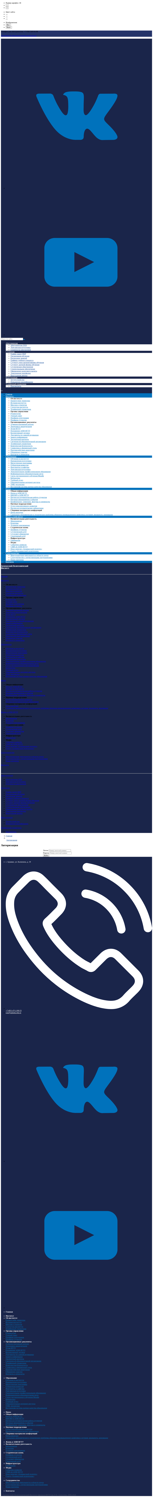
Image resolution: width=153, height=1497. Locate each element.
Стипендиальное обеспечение (23, 369)
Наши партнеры (17, 560)
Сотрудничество (12, 553)
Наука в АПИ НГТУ (19, 493)
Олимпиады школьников (21, 350)
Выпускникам (11, 378)
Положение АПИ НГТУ (20, 431)
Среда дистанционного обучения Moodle (27, 476)
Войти (46, 855)
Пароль (46, 853)
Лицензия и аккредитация (21, 426)
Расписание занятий (19, 358)
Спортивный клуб (18, 536)
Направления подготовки (21, 461)
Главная (9, 394)
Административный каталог (22, 424)
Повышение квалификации (22, 382)
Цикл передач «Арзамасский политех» (26, 549)
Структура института (19, 407)
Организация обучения (20, 356)
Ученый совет (16, 416)
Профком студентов (19, 420)
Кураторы (15, 523)
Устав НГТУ (16, 429)
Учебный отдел (17, 480)
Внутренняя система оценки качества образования (31, 487)
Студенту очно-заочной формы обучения (27, 363)
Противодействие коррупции (23, 450)
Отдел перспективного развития (24, 506)
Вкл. (8, 25)
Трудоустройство (17, 380)
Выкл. (9, 27)
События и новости (19, 545)
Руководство (16, 414)
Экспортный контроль (20, 439)
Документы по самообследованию (25, 435)
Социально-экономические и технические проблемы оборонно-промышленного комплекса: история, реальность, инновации (62, 515)
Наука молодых (17, 512)
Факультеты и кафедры (20, 467)
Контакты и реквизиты (20, 454)
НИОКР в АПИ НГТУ (20, 495)
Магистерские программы (21, 463)
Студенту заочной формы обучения (25, 365)
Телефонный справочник (16, 384)
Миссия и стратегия (19, 405)
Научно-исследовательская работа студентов (29, 497)
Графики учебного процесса (22, 360)
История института (18, 403)
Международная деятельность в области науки (30, 555)
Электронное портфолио (21, 373)
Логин (46, 850)
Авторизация (11, 840)
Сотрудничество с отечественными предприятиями (32, 558)
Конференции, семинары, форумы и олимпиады (30, 502)
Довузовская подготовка (20, 347)
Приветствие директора (20, 401)
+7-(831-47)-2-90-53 (14, 1011)
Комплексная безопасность (22, 446)
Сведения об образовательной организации (18, 36)
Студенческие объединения (22, 367)
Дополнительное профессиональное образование (31, 472)
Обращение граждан (19, 452)
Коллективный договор (20, 433)
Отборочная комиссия (19, 465)
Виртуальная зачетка (19, 375)
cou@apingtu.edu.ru (13, 1013)
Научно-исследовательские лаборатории (27, 508)
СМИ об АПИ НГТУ (19, 547)
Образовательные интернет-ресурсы (25, 482)
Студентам (10, 352)
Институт (10, 396)
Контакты (10, 562)
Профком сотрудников (20, 418)
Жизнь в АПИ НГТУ (14, 517)
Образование (11, 457)
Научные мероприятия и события (24, 500)
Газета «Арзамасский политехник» (25, 551)
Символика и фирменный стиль (24, 448)
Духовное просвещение (20, 525)
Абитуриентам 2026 (19, 345)
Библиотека (15, 478)
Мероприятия (16, 521)
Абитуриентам (12, 343)
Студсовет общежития (20, 534)
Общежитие (15, 540)
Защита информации (19, 437)
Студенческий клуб (18, 532)
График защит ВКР (18, 354)
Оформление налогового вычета (24, 371)
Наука (8, 489)
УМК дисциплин (18, 484)
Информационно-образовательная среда (27, 474)
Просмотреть (16, 386)
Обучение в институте (20, 459)
